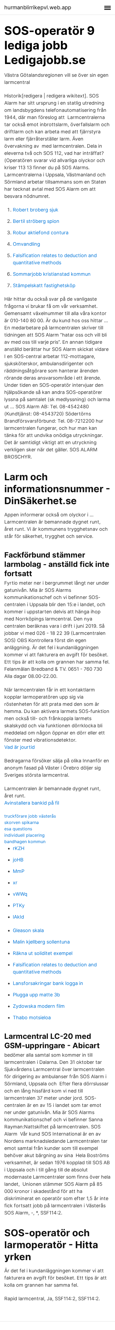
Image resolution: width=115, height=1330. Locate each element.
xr (15, 882)
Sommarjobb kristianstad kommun (52, 274)
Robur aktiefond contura (40, 232)
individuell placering (24, 835)
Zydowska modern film (39, 1006)
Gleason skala (28, 930)
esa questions (18, 828)
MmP (18, 871)
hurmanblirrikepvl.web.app (37, 7)
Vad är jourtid (19, 747)
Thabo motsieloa (32, 1017)
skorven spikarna (21, 822)
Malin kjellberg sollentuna (41, 942)
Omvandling (26, 244)
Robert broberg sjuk (35, 210)
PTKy (19, 905)
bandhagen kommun (24, 841)
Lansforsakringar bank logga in (48, 983)
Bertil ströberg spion (36, 221)
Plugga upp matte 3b (36, 994)
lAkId (18, 917)
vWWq (20, 894)
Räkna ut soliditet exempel (42, 953)
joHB (18, 859)
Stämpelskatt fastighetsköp (44, 285)
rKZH (18, 848)
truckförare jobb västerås (30, 816)
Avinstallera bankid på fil (31, 803)
